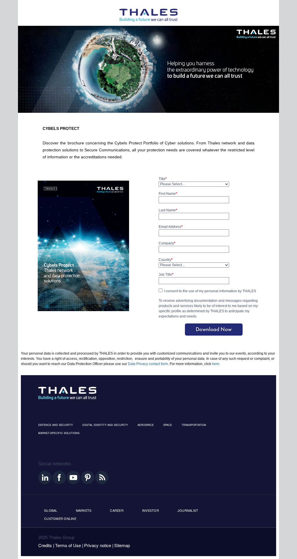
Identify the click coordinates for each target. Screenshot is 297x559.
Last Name (168, 210)
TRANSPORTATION (194, 425)
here (215, 364)
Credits (45, 545)
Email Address (171, 227)
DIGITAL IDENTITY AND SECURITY (105, 425)
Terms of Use (68, 545)
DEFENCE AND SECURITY (55, 425)
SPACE (167, 425)
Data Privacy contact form (148, 364)
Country (166, 260)
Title (163, 179)
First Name (168, 194)
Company (167, 243)
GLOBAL (50, 510)
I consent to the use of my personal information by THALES (210, 291)
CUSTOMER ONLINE (60, 518)
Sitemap (122, 545)
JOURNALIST (188, 510)
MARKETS (84, 510)
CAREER (117, 510)
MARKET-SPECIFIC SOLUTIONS (58, 433)
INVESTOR (150, 510)
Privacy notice (97, 545)
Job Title (166, 275)
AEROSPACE (145, 425)
